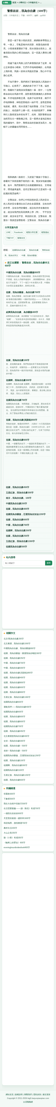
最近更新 (46, 1094)
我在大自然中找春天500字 (15, 803)
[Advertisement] (28, 25)
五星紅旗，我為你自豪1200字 (17, 775)
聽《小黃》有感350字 (13, 837)
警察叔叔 (46, 250)
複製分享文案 (32, 232)
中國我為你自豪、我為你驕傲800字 (19, 648)
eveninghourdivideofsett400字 (17, 847)
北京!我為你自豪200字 (14, 638)
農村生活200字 (10, 828)
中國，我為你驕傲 (29, 255)
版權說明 (19, 1094)
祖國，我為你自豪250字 (17, 536)
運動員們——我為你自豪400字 (17, 707)
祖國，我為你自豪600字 (17, 519)
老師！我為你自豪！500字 (15, 750)
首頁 (14, 3)
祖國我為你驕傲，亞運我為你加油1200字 (26, 514)
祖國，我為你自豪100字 (14, 760)
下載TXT (10, 238)
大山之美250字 (10, 833)
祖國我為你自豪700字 (13, 726)
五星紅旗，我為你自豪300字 (20, 492)
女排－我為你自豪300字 (14, 741)
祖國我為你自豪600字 (13, 702)
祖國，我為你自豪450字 (17, 487)
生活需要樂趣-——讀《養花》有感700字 (22, 808)
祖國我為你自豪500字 (16, 546)
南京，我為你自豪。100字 (18, 498)
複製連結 (45, 232)
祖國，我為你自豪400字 (17, 509)
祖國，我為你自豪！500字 (15, 746)
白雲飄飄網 (28, 1102)
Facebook (18, 232)
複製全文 (21, 238)
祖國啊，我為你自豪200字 (18, 530)
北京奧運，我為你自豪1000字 (17, 643)
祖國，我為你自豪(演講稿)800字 (18, 673)
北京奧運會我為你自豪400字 (16, 736)
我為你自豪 (34, 250)
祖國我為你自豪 (19, 250)
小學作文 (22, 3)
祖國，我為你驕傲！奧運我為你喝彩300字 (23, 653)
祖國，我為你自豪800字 (14, 682)
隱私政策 (37, 1094)
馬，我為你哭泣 (11, 255)
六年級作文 (33, 3)
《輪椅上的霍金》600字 (14, 842)
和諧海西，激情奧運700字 (15, 823)
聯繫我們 (28, 1094)
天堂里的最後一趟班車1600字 (17, 818)
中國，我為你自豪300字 (14, 668)
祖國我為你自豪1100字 (14, 770)
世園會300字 (9, 794)
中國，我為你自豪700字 (17, 525)
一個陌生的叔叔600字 (13, 813)
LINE (8, 232)
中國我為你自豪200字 (16, 503)
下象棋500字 (9, 799)
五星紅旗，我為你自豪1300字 (20, 541)
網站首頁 (9, 1094)
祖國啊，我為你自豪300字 (15, 765)
